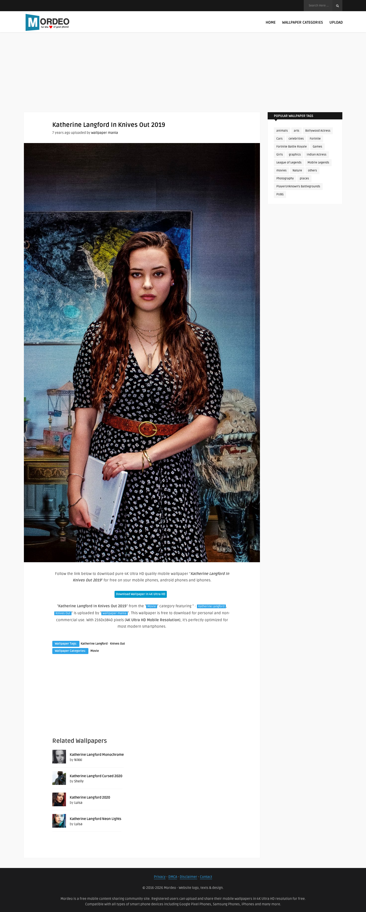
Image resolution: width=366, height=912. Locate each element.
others (312, 170)
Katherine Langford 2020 (90, 797)
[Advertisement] (183, 77)
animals (282, 131)
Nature (297, 170)
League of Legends (289, 162)
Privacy (160, 877)
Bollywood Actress (317, 131)
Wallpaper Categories (302, 22)
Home (271, 22)
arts (296, 131)
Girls (279, 154)
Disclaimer (188, 877)
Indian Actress (316, 154)
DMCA (172, 877)
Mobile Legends (318, 162)
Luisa (78, 803)
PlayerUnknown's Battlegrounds (298, 186)
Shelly (79, 781)
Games (317, 147)
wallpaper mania (104, 133)
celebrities (296, 139)
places (304, 178)
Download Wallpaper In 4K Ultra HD (140, 594)
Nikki (78, 760)
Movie (151, 606)
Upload (336, 22)
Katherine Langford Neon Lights (95, 819)
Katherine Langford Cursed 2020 (96, 776)
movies (281, 170)
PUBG (280, 194)
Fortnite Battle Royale (291, 147)
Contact (206, 877)
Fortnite (315, 139)
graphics (295, 154)
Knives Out (63, 613)
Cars (279, 139)
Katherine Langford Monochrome (97, 755)
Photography (285, 178)
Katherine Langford (211, 606)
